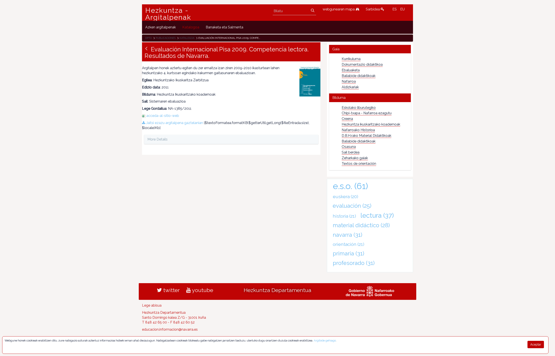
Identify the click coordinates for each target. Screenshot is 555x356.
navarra (347, 235)
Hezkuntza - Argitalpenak (168, 14)
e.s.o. (350, 186)
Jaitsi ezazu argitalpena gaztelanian (174, 123)
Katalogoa (187, 37)
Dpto (148, 37)
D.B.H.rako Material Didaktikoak (366, 136)
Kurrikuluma (351, 59)
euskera (345, 196)
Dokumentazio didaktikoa (362, 64)
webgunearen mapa (339, 9)
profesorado (354, 263)
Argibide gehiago (325, 340)
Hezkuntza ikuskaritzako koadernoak (371, 124)
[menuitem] (160, 27)
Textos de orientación (359, 164)
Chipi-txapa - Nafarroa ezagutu (367, 113)
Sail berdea (350, 152)
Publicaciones (166, 37)
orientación (348, 244)
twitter (171, 290)
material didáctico (361, 225)
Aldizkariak (350, 87)
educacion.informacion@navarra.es (170, 329)
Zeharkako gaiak (355, 158)
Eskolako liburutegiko (359, 108)
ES (394, 9)
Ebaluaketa (351, 70)
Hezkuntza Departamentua (277, 290)
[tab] (370, 49)
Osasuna (349, 147)
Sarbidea (373, 9)
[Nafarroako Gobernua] (370, 290)
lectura (377, 215)
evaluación (352, 205)
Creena (347, 119)
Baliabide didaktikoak (358, 76)
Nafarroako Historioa (358, 130)
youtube (202, 290)
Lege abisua (152, 305)
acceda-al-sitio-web (162, 116)
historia (344, 216)
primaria (348, 253)
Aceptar (535, 344)
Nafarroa (349, 81)
